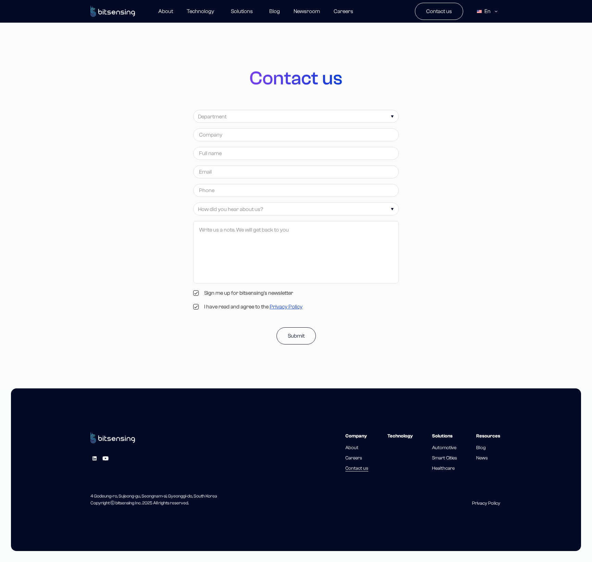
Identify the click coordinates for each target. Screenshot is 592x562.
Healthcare (443, 468)
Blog (274, 11)
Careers (343, 11)
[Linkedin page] (94, 458)
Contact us (439, 11)
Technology (200, 11)
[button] (242, 11)
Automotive (444, 447)
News (482, 458)
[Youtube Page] (105, 458)
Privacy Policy (286, 307)
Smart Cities (444, 458)
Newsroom (307, 11)
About (165, 11)
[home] (112, 11)
